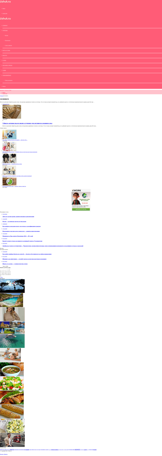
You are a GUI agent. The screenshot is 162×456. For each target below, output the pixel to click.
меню (30, 449)
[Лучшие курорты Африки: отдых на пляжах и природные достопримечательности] (11, 306)
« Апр (1, 277)
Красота (5, 55)
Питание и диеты (7, 65)
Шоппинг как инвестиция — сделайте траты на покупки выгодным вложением (20, 151)
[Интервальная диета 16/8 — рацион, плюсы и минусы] (9, 185)
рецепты (81, 449)
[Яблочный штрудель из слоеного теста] (12, 418)
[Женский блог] (5, 2)
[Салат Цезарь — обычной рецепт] (12, 390)
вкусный (4, 449)
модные (38, 449)
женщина (16, 449)
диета (12, 449)
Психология (7, 40)
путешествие (61, 449)
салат (85, 449)
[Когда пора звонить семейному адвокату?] (10, 361)
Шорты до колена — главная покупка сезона (12, 163)
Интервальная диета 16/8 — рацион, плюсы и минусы (14, 186)
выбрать (8, 449)
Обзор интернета (8, 80)
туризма (94, 449)
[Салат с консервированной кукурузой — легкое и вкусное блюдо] (12, 432)
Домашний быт (7, 75)
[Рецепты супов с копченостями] (12, 375)
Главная (1, 95)
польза (50, 449)
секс (87, 449)
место (36, 449)
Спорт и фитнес (8, 45)
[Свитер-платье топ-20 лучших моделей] (12, 320)
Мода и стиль (6, 50)
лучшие (26, 449)
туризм (90, 449)
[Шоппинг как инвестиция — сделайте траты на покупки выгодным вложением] (9, 150)
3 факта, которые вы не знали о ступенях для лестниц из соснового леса (27, 123)
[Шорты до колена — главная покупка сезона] (9, 162)
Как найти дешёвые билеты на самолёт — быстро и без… (15, 139)
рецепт (77, 449)
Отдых (4, 60)
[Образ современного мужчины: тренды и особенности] (12, 446)
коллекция (21, 449)
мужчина (43, 449)
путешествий (66, 449)
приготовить (54, 449)
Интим (6, 35)
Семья (4, 70)
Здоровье (5, 30)
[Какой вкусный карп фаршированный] (12, 404)
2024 (1, 449)
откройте (47, 449)
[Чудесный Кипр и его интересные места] (12, 347)
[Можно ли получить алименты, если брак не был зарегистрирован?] (9, 174)
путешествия (71, 449)
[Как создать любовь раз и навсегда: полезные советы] (12, 292)
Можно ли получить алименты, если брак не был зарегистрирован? (17, 175)
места (33, 449)
